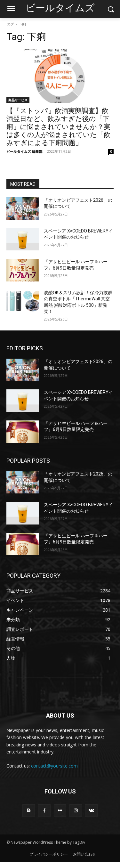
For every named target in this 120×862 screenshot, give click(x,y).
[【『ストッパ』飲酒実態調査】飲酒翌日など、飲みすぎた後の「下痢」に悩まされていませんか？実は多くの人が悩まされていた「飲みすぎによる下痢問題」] (60, 76)
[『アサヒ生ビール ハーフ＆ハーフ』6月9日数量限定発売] (22, 270)
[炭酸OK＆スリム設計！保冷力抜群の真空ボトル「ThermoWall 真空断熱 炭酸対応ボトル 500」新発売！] (22, 301)
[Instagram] (75, 810)
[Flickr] (60, 810)
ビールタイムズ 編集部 (24, 151)
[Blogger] (28, 810)
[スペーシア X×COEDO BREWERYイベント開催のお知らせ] (22, 239)
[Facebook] (44, 810)
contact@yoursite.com (54, 766)
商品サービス (18, 100)
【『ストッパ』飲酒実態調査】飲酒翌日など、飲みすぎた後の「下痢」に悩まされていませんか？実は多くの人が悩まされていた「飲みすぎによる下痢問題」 (58, 127)
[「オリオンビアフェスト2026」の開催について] (22, 208)
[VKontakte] (91, 810)
